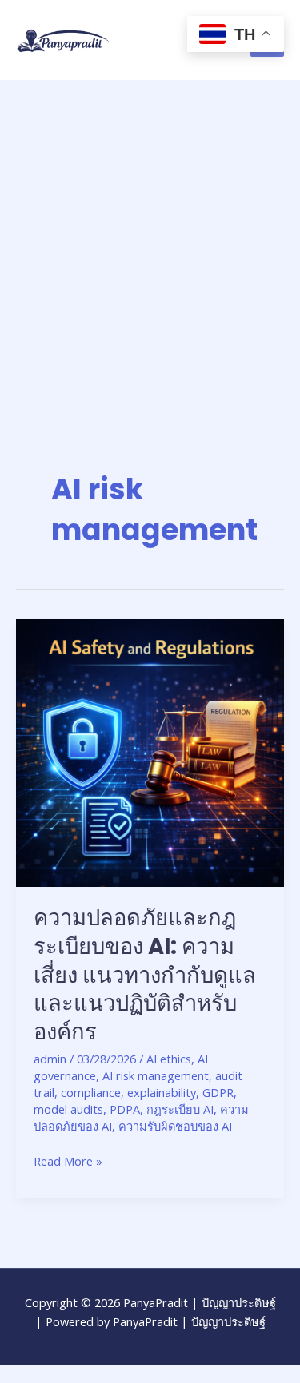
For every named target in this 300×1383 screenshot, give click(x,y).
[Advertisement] (150, 237)
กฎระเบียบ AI (180, 1109)
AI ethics (168, 1059)
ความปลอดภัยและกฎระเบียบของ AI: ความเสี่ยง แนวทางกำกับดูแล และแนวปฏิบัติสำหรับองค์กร (145, 974)
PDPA (125, 1109)
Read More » (68, 1160)
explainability (161, 1092)
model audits (68, 1109)
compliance (91, 1092)
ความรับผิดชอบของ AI (175, 1126)
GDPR (218, 1092)
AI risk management (155, 1075)
